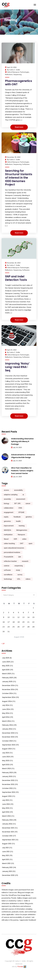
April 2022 (5, 812)
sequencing (17, 74)
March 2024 (6, 721)
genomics (7, 521)
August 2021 (6, 843)
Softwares (26, 164)
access (6, 490)
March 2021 (6, 863)
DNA (20, 508)
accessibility (18, 490)
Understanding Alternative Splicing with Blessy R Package (22, 441)
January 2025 (7, 681)
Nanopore (21, 535)
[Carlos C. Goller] (14, 5)
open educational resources (14, 548)
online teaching (9, 543)
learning (21, 526)
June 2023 (6, 757)
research (25, 561)
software (7, 570)
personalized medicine (12, 552)
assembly (7, 499)
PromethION (8, 557)
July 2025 (5, 658)
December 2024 (8, 685)
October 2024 (7, 693)
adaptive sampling (10, 495)
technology (8, 579)
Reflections (9, 74)
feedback (17, 517)
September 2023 (8, 745)
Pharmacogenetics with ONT (18, 82)
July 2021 (5, 847)
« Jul (3, 643)
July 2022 (5, 800)
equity (6, 517)
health (18, 521)
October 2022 (7, 788)
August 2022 (7, 796)
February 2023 (7, 772)
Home (6, 25)
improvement (9, 526)
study (18, 570)
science (6, 566)
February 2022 (7, 820)
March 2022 (6, 816)
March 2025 (6, 673)
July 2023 (5, 753)
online (24, 539)
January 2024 (7, 729)
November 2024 (8, 689)
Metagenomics (21, 530)
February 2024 (7, 725)
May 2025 (5, 666)
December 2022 (8, 780)
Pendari (20, 966)
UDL (18, 579)
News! (6, 539)
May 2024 (5, 713)
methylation (8, 535)
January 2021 (7, 871)
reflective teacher (10, 561)
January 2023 (7, 776)
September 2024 (8, 697)
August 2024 (7, 701)
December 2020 (8, 875)
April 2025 (6, 670)
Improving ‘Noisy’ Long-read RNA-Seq (17, 367)
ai (23, 495)
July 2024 (5, 705)
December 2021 (8, 828)
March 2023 (6, 768)
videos (28, 579)
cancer (28, 503)
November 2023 (8, 737)
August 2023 (7, 749)
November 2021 (8, 832)
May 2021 (5, 855)
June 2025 (6, 662)
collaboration (8, 508)
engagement (8, 512)
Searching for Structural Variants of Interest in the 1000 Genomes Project (18, 177)
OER (15, 539)
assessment (20, 499)
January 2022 (7, 824)
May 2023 (5, 760)
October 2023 (7, 741)
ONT (21, 543)
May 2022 (5, 808)
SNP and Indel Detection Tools (16, 278)
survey (20, 575)
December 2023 (8, 733)
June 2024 (6, 709)
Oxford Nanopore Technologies (18, 72)
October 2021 (7, 836)
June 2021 (6, 851)
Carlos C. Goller (14, 70)
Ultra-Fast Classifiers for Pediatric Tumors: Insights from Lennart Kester (22, 471)
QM (19, 557)
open (30, 543)
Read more (19, 127)
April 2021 (5, 859)
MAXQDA (7, 530)
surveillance (8, 575)
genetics (29, 517)
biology (6, 503)
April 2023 (5, 764)
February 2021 (7, 867)
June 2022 (6, 804)
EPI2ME (21, 512)
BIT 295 (17, 503)
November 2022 (8, 784)
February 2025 (7, 677)
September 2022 (8, 792)
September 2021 (8, 840)
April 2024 (6, 717)
